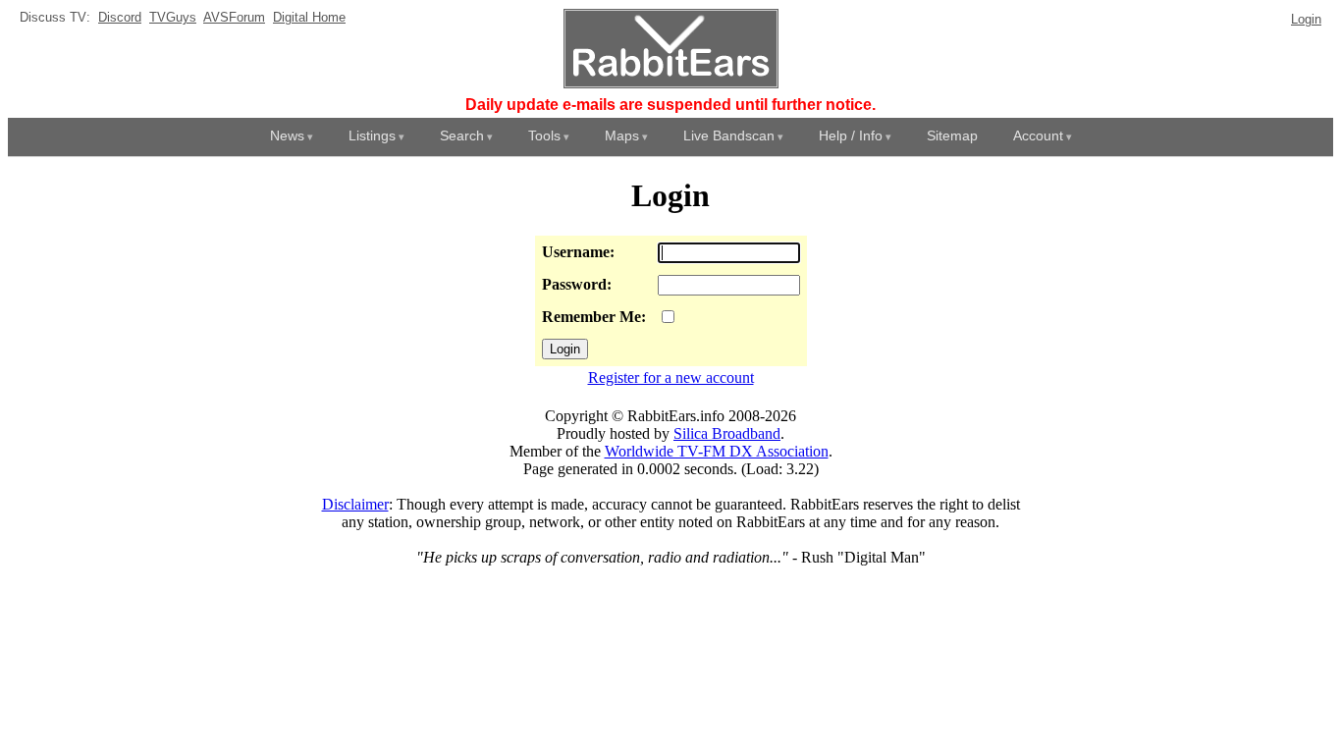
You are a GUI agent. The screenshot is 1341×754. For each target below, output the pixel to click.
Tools (544, 135)
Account (1038, 135)
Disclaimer (355, 504)
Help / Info (851, 135)
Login (1306, 19)
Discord (119, 17)
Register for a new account (671, 377)
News (287, 135)
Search (462, 135)
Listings (372, 135)
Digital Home (309, 17)
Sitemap (952, 135)
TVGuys (172, 17)
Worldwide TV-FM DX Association (717, 451)
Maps (622, 135)
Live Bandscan (729, 135)
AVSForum (234, 17)
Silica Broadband (726, 433)
